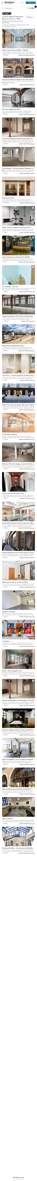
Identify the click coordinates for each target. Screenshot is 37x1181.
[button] (18, 47)
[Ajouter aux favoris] (33, 30)
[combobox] (30, 17)
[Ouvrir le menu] (2, 2)
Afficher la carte (19, 1177)
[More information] (34, 25)
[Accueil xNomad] (9, 3)
